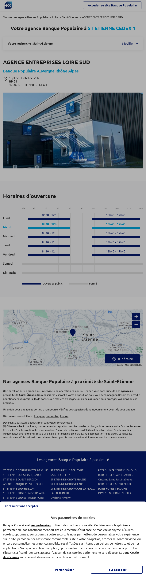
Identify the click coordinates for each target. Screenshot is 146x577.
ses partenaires (41, 525)
